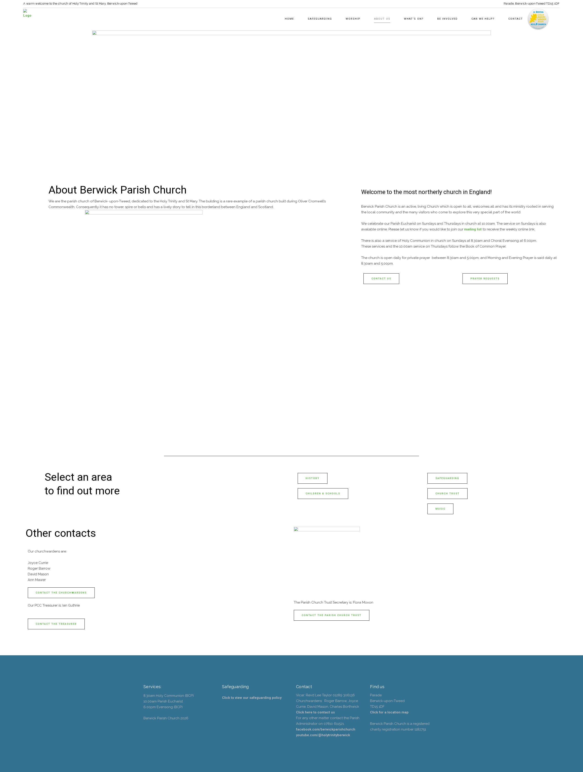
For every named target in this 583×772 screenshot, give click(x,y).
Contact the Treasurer (56, 623)
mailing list (472, 229)
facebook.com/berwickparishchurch (325, 729)
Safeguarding (447, 478)
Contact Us (381, 278)
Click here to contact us (315, 712)
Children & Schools (323, 493)
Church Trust (447, 493)
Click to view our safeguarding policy (251, 698)
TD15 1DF (553, 3)
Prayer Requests (485, 278)
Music (440, 508)
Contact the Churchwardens (61, 592)
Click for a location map (389, 712)
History (313, 478)
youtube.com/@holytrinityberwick (323, 735)
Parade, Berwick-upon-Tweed (524, 3)
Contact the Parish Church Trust (331, 615)
